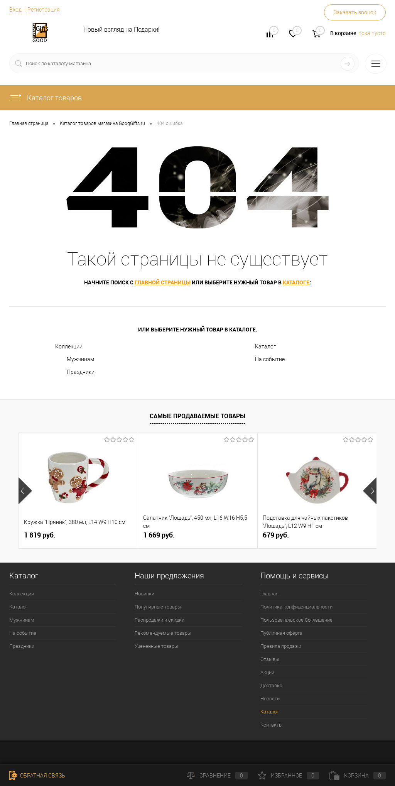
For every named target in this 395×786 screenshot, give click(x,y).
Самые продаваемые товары (197, 416)
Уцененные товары (156, 646)
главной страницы (163, 282)
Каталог (265, 346)
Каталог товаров (53, 98)
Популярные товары (158, 607)
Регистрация (43, 10)
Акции (267, 672)
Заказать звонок (355, 12)
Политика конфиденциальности (296, 607)
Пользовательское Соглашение (296, 620)
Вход (15, 10)
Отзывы (269, 659)
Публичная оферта (281, 633)
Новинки (144, 594)
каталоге (296, 282)
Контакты (271, 725)
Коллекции (69, 346)
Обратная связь (42, 775)
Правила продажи (280, 646)
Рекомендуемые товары (163, 633)
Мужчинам (80, 359)
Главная (269, 594)
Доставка (271, 685)
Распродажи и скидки (159, 620)
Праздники (81, 372)
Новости (270, 698)
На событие (270, 359)
